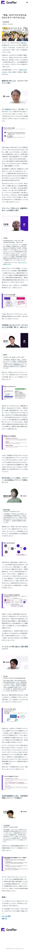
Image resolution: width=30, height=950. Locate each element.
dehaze (27, 2)
